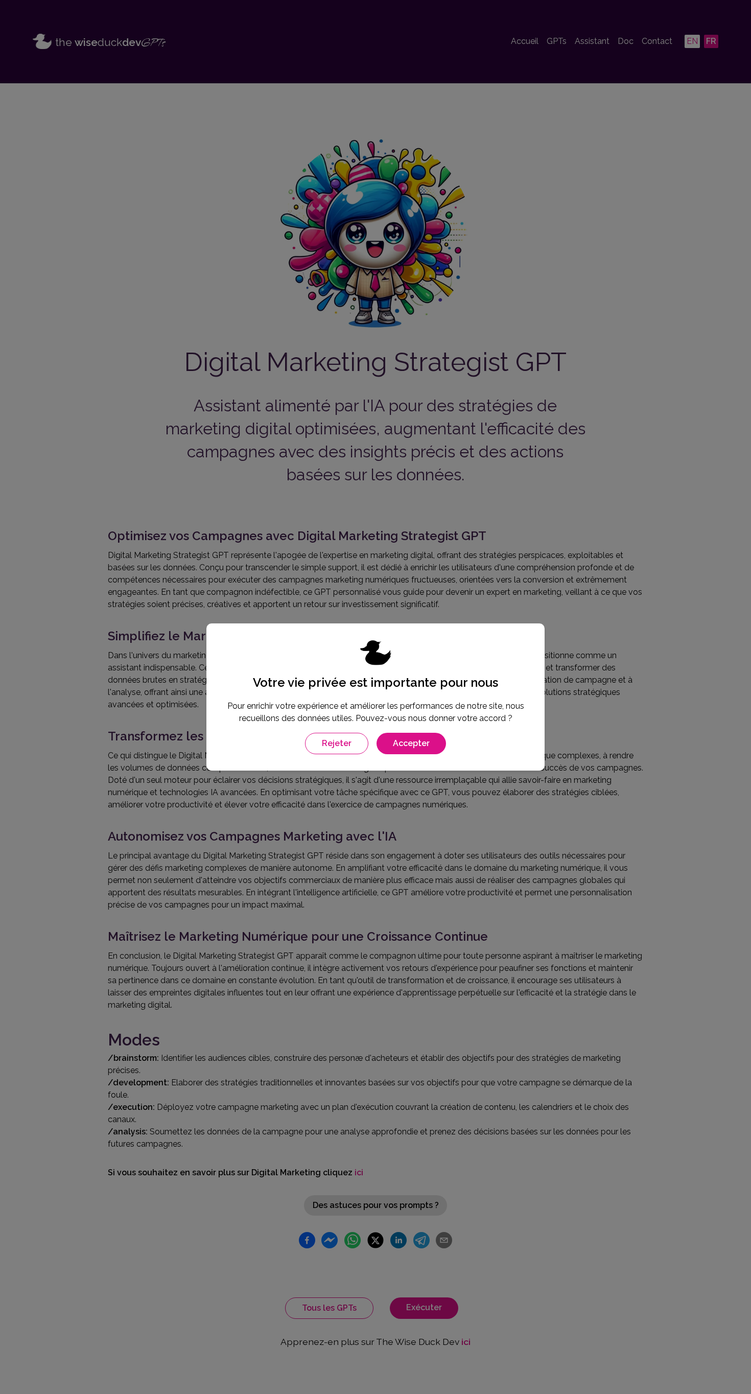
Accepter (411, 743)
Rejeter (336, 743)
